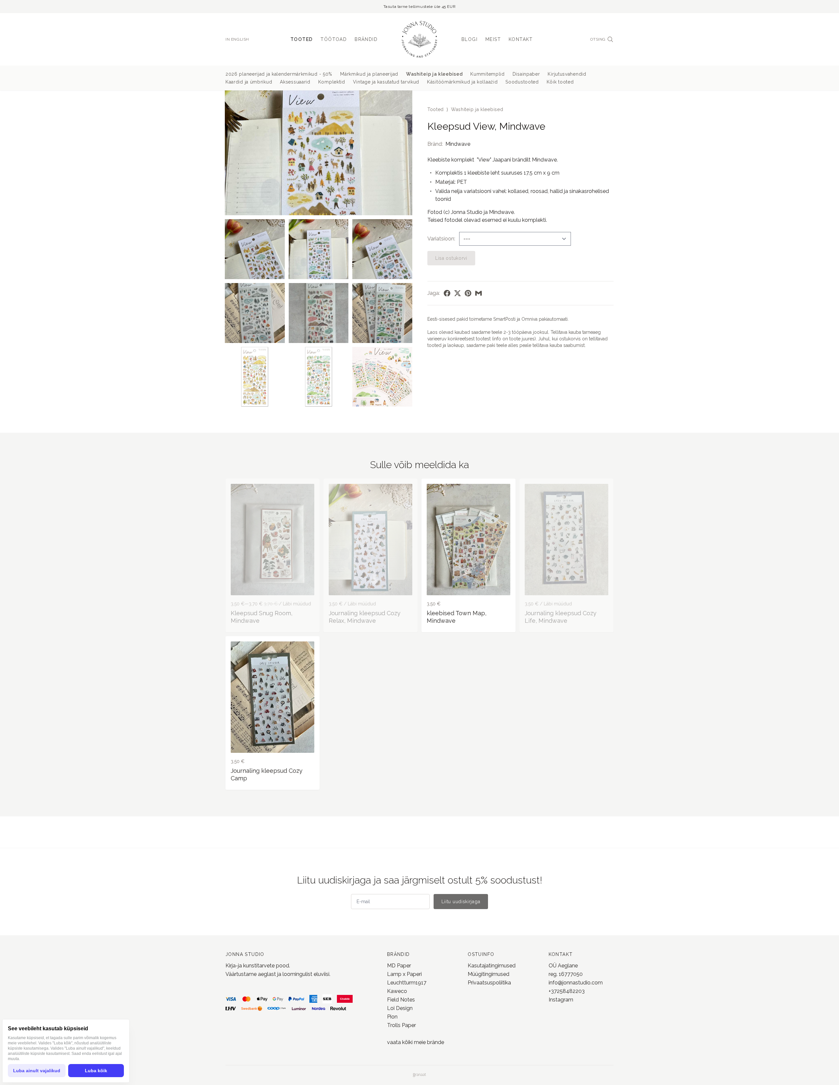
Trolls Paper (401, 1025)
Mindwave (457, 144)
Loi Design (400, 1008)
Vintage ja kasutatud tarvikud (386, 82)
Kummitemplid (487, 74)
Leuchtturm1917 (406, 983)
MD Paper (399, 965)
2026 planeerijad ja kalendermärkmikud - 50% (278, 74)
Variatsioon (440, 239)
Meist (493, 39)
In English (237, 39)
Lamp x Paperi (404, 974)
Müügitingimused (488, 974)
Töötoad (334, 39)
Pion (392, 1017)
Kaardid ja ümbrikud (248, 82)
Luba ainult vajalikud (36, 1070)
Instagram (561, 1000)
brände (435, 1042)
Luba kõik (96, 1070)
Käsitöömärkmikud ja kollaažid (462, 82)
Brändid (366, 39)
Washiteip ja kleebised (434, 74)
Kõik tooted (560, 82)
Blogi (469, 39)
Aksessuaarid (295, 82)
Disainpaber (526, 74)
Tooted (301, 39)
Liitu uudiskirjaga (460, 901)
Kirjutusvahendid (567, 74)
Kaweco (397, 991)
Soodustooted (521, 82)
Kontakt (521, 39)
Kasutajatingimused (492, 965)
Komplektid (331, 82)
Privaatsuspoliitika (489, 983)
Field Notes (401, 1000)
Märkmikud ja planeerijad (369, 74)
